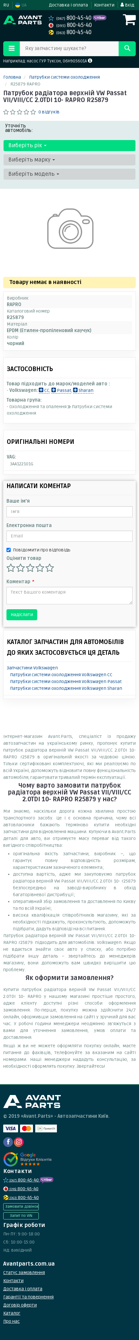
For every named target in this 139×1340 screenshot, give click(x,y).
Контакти (104, 5)
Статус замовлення (24, 1272)
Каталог (11, 1313)
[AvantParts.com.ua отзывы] (28, 1159)
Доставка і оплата (68, 5)
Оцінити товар (23, 558)
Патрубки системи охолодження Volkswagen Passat (66, 681)
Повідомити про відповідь (41, 550)
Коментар (20, 582)
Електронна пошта (29, 525)
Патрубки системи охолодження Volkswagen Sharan (66, 688)
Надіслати (22, 614)
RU (6, 5)
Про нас (11, 1321)
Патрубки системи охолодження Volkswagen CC (61, 674)
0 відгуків (48, 112)
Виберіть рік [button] (25, 145)
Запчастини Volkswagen (32, 668)
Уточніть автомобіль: (19, 128)
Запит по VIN (21, 1215)
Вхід (129, 5)
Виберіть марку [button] (30, 159)
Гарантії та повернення (28, 1297)
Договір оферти (20, 1305)
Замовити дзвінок (21, 1206)
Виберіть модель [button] (32, 174)
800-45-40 (74, 18)
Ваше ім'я (18, 501)
